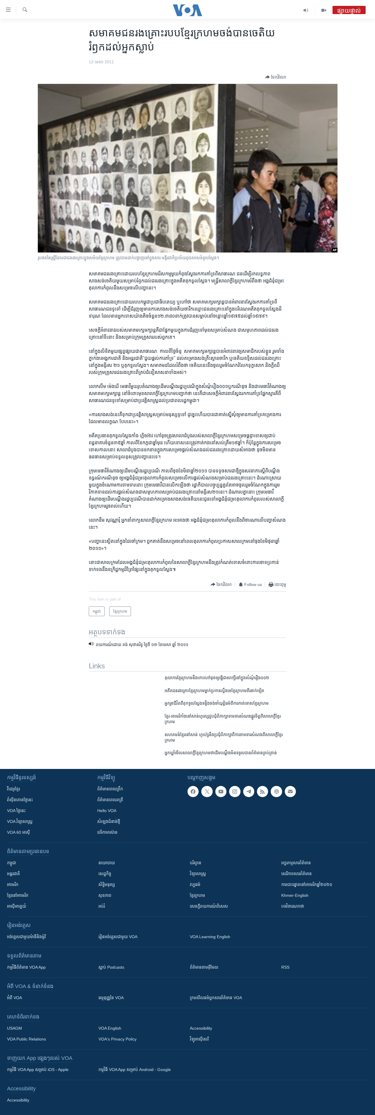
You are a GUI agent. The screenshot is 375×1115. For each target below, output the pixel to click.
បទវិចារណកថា (292, 906)
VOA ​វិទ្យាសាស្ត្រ (20, 821)
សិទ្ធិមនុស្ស (106, 884)
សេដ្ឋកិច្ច (104, 873)
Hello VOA (106, 810)
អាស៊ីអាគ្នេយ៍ (16, 906)
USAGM (14, 1028)
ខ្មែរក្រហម (197, 895)
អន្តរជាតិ (13, 873)
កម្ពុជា (11, 862)
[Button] (275, 77)
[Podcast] (276, 791)
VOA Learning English (210, 936)
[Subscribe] (290, 791)
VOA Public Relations (26, 1039)
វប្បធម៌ (195, 884)
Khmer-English (294, 895)
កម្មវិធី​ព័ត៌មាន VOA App (26, 967)
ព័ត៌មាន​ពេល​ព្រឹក (110, 789)
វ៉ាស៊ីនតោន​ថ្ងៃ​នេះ (20, 799)
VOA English (109, 1028)
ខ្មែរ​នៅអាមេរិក (17, 895)
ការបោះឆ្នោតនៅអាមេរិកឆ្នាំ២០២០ (306, 884)
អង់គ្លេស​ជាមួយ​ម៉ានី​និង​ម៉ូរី (26, 936)
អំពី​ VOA (14, 997)
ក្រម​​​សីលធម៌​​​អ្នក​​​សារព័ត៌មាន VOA (216, 997)
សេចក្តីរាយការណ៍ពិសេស (209, 906)
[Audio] (306, 10)
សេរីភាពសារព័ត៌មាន (296, 873)
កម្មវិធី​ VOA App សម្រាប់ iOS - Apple (38, 1069)
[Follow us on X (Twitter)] (206, 791)
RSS (285, 967)
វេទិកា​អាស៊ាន (107, 832)
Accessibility (201, 1028)
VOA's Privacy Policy (117, 1039)
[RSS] (262, 791)
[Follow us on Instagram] (234, 791)
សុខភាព (104, 895)
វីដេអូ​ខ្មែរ (13, 789)
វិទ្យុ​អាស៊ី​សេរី (199, 1039)
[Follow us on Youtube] (220, 791)
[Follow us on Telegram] (248, 791)
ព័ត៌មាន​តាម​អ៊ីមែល (204, 967)
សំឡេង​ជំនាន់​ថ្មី (108, 821)
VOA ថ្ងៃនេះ (16, 810)
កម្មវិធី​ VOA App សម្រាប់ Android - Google (134, 1069)
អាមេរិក (12, 884)
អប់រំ (101, 906)
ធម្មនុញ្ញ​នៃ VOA (111, 997)
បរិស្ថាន (195, 862)
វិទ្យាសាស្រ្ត (198, 873)
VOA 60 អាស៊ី (18, 832)
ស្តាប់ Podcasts (111, 967)
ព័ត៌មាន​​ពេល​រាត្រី (110, 799)
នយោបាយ (106, 862)
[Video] (324, 10)
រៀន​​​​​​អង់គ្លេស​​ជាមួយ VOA (117, 936)
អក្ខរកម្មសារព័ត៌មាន (296, 862)
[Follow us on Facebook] (193, 791)
